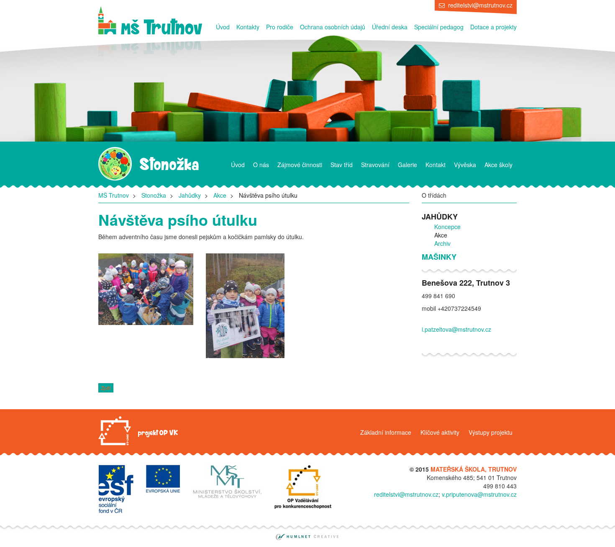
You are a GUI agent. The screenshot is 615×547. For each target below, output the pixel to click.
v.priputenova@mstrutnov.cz (479, 494)
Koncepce (447, 226)
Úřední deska (389, 27)
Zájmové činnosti (299, 164)
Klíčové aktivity (439, 432)
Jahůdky (190, 195)
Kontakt (435, 164)
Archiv (442, 243)
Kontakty (247, 27)
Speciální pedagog (439, 27)
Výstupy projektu (490, 432)
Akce (219, 195)
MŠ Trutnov (113, 195)
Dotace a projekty (493, 27)
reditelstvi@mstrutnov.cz (480, 5)
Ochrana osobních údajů (332, 27)
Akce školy (498, 164)
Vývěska (465, 164)
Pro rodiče (279, 27)
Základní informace (385, 432)
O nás (261, 164)
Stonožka (153, 195)
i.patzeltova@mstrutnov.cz (456, 329)
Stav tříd (342, 164)
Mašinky (439, 257)
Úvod (223, 27)
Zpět (106, 387)
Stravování (375, 164)
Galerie (407, 164)
